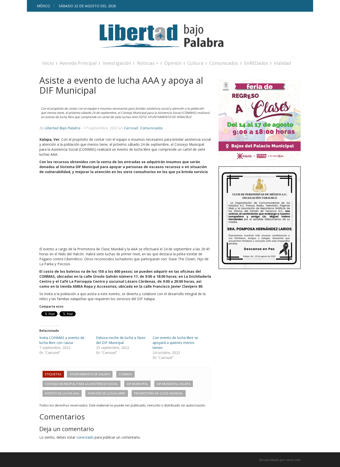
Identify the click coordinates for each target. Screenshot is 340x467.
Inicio (48, 63)
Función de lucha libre (106, 393)
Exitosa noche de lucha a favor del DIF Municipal (121, 340)
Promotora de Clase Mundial (158, 393)
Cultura (195, 63)
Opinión (172, 63)
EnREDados (256, 63)
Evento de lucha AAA (62, 393)
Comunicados (223, 63)
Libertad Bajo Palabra (62, 128)
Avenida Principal (78, 63)
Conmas (125, 374)
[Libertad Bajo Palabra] (170, 36)
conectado (85, 437)
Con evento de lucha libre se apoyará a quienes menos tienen (175, 342)
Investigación (117, 63)
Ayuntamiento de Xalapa (89, 374)
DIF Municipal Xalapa (173, 384)
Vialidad (282, 63)
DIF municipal (137, 384)
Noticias (146, 63)
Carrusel (131, 128)
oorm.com (293, 460)
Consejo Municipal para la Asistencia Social (81, 384)
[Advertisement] (125, 212)
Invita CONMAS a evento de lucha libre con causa (61, 340)
